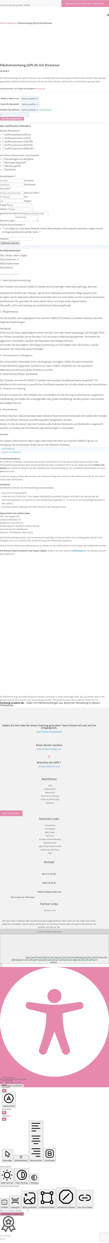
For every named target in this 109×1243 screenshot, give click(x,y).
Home (3, 23)
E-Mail (4, 204)
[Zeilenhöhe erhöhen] (4, 1112)
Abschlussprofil (13, 166)
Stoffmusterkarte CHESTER (19, 141)
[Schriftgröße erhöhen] (4, 1084)
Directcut (11, 23)
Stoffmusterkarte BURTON (19, 145)
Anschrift (5, 188)
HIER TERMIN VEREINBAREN (49, 731)
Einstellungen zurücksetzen (12, 1214)
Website (4, 238)
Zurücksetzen (45, 109)
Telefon (4, 209)
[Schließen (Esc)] (9, 1235)
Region (27, 200)
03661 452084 (24, 5)
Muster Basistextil (10, 130)
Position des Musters (9, 109)
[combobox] (54, 949)
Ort (26, 196)
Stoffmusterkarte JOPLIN (18, 134)
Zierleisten (10, 169)
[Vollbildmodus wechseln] (4, 1235)
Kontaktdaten (8, 176)
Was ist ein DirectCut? (11, 452)
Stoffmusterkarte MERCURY (19, 148)
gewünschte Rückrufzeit (12, 213)
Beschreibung (8, 448)
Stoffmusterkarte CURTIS (18, 138)
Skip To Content (7, 1210)
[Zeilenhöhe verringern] (4, 1119)
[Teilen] (6, 1235)
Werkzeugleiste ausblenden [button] (12, 1085)
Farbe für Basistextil (10, 104)
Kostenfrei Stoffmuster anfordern (85, 3)
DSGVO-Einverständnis (12, 224)
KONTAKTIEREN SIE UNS (49, 766)
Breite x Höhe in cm (10, 98)
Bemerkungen (7, 220)
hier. (97, 700)
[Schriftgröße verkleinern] (4, 1090)
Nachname (29, 184)
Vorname (29, 180)
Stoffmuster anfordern (10, 243)
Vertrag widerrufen (11, 813)
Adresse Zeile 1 (32, 192)
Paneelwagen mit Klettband (19, 159)
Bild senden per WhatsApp (23, 897)
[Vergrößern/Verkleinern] (1, 1235)
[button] (1, 965)
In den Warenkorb (12, 119)
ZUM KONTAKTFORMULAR (49, 749)
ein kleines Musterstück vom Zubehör (19, 155)
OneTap (17, 1082)
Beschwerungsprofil (15, 162)
